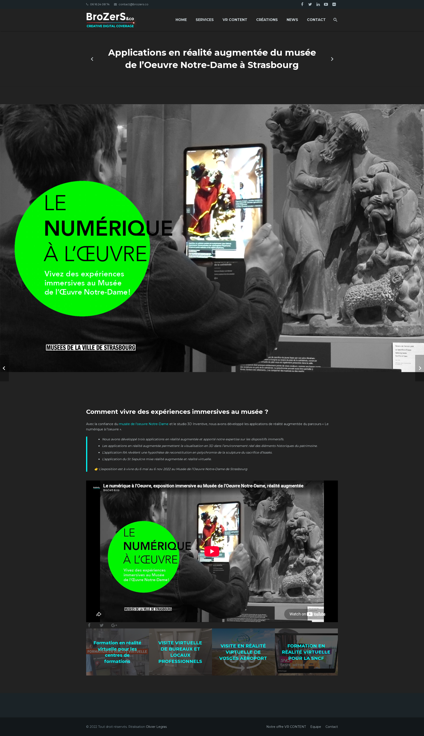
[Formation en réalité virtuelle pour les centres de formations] (92, 59)
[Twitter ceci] (101, 625)
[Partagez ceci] (90, 625)
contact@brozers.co (133, 4)
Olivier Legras (156, 727)
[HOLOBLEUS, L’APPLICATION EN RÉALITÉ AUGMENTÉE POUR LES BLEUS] (332, 59)
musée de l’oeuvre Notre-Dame (143, 424)
